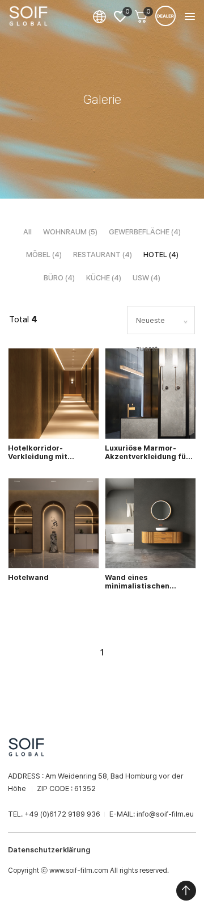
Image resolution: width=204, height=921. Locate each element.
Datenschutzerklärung (49, 850)
